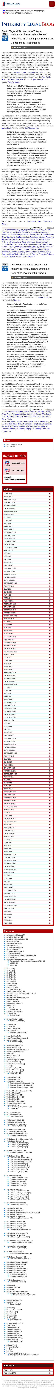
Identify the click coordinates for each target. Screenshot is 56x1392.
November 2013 (10, 801)
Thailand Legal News (17, 1032)
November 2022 (10, 505)
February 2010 (10, 890)
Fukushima (50, 237)
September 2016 (10, 717)
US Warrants (11, 1302)
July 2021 (7, 553)
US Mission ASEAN (17, 1281)
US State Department (14, 1280)
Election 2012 (11, 987)
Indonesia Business (14, 1003)
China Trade (6, 414)
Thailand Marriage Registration (18, 1091)
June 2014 (8, 783)
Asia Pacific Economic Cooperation (26, 232)
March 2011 (8, 851)
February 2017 (10, 702)
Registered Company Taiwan (39, 417)
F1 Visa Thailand (12, 989)
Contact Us (11, 446)
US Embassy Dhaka (17, 1135)
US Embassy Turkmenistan (16, 1268)
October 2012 (9, 819)
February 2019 (10, 637)
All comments (10, 1373)
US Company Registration (19, 1107)
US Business (11, 1105)
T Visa (9, 1066)
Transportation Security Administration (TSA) (26, 961)
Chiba (38, 235)
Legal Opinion (12, 1036)
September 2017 (10, 684)
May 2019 (7, 628)
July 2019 (7, 622)
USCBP (12, 963)
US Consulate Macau (17, 1164)
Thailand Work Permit (14, 1101)
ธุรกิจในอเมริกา (15, 1341)
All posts (8, 1370)
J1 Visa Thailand (12, 1009)
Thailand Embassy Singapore (20, 1087)
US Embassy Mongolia (15, 1226)
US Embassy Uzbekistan (15, 1270)
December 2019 (10, 610)
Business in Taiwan (28, 235)
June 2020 (8, 592)
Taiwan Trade (7, 419)
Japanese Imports (34, 244)
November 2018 (10, 646)
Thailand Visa (11, 1099)
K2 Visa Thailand (16, 1020)
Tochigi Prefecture (45, 247)
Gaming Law (11, 995)
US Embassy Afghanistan (16, 1124)
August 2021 (9, 550)
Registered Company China (17, 417)
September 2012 (10, 821)
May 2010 (7, 881)
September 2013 (10, 807)
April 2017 (8, 696)
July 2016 (7, 723)
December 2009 (10, 896)
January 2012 (9, 830)
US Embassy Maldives (14, 1222)
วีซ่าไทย (9, 1349)
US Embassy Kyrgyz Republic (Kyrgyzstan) (22, 1212)
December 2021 (10, 538)
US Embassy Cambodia (15, 1150)
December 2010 (10, 860)
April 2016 (8, 732)
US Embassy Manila (17, 1248)
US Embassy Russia (14, 1251)
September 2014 (10, 774)
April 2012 (8, 824)
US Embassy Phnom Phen (19, 1152)
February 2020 (10, 604)
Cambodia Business (16, 252)
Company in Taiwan (34, 414)
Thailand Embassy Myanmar (20, 1085)
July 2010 (7, 875)
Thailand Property (13, 1095)
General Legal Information (16, 997)
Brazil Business (12, 949)
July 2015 (7, 759)
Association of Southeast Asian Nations (26, 72)
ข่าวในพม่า (10, 1318)
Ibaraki (41, 239)
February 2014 (10, 792)
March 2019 (8, 634)
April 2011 (8, 848)
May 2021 (7, 559)
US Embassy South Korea (16, 1262)
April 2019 (8, 631)
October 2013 (9, 804)
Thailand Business (21, 254)
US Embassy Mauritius (15, 1224)
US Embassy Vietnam (14, 1272)
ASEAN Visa (11, 945)
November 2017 (10, 678)
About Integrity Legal (14, 444)
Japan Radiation (8, 244)
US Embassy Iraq (13, 1208)
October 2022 (9, 508)
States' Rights (15, 1116)
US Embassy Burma (14, 1141)
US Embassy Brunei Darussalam (18, 1139)
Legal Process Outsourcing (16, 1038)
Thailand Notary (12, 1093)
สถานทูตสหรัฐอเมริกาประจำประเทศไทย (23, 1355)
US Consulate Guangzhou (11, 424)
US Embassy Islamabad (18, 1237)
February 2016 (10, 738)
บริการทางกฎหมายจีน (14, 1337)
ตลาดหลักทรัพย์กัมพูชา (14, 1323)
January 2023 (9, 502)
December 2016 (10, 708)
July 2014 (7, 780)
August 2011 (9, 836)
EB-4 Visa (10, 979)
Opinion (9, 1058)
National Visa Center (14, 1051)
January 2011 (9, 857)
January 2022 (9, 535)
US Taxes (10, 1285)
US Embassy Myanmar (18, 1143)
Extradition (14, 1304)
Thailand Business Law (23, 247)
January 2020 (9, 607)
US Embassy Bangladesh (15, 1133)
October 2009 (9, 902)
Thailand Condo (12, 1077)
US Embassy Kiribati (17, 1177)
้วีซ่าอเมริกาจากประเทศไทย (15, 1353)
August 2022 (9, 514)
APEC (22, 80)
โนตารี (9, 1351)
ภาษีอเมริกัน (11, 1345)
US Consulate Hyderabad (19, 1193)
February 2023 (10, 499)
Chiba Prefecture (47, 235)
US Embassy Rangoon (18, 1145)
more (51, 227)
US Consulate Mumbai (18, 1197)
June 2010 (8, 878)
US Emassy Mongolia (14, 1122)
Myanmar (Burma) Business (16, 1049)
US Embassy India (13, 1189)
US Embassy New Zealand (16, 1233)
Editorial (10, 985)
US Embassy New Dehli (18, 1199)
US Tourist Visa (12, 1287)
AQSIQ (41, 230)
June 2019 (8, 625)
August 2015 (9, 756)
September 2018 (10, 651)
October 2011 (9, 833)
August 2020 (9, 586)
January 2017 (9, 705)
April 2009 (8, 920)
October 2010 (9, 866)
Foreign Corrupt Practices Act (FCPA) (20, 993)
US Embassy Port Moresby (19, 1242)
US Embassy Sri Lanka (15, 1264)
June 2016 (8, 726)
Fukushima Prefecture (10, 239)
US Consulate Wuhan (17, 1170)
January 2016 (9, 741)
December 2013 (10, 798)
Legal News (11, 1030)
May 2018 (7, 663)
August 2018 (9, 654)
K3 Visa (9, 1024)
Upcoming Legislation (14, 1103)
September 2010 (10, 869)
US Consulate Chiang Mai (22, 1295)
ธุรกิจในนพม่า (14, 1319)
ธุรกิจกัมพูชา (11, 1325)
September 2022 (10, 511)
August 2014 (9, 777)
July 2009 (7, 911)
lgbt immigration (12, 1040)
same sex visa (15, 1042)
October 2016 (9, 714)
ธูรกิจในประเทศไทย (13, 1335)
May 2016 (7, 729)
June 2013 (8, 816)
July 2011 (7, 839)
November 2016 (10, 711)
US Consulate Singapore (18, 1258)
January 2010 (9, 893)
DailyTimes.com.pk (32, 128)
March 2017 (8, 699)
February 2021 (10, 568)
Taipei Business (47, 244)
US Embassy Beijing (23, 429)
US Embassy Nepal (13, 1228)
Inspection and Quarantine (20, 242)
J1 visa (9, 1007)
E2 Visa (9, 971)
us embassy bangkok (14, 1131)
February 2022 (10, 532)
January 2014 (9, 795)
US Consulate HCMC (14, 1120)
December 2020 (10, 574)
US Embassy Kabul (17, 1126)
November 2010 (10, 863)
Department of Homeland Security (19, 959)
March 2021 (8, 565)
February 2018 (10, 672)
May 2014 (7, 786)
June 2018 (8, 660)
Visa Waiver (11, 1312)
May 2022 (7, 523)
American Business (16, 249)
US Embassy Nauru (17, 1179)
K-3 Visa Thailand (13, 1011)
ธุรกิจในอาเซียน (12, 1333)
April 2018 (8, 666)
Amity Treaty (14, 1073)
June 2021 (8, 556)
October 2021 (9, 544)
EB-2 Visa (10, 975)
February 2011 (10, 854)
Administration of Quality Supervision (19, 230)
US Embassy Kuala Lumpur (19, 1218)
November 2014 (10, 771)
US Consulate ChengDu (43, 421)
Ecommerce (11, 983)
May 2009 (7, 917)
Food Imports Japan (37, 237)
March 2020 (8, 601)
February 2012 (10, 827)
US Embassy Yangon (17, 1147)
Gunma (21, 239)
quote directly (38, 80)
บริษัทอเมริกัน (11, 1339)
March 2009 (8, 923)
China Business (7, 237)
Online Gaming (12, 1055)
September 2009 (10, 905)
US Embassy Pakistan (14, 1235)
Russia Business (12, 1062)
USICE (12, 965)
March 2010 (8, 887)
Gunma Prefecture (31, 239)
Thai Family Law (12, 1068)
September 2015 (10, 753)
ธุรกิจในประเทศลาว (13, 1331)
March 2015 (8, 765)
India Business (12, 1001)
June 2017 (8, 690)
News (11, 254)
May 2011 (7, 845)
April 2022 (8, 526)
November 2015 (10, 747)
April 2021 (8, 562)
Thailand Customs (13, 1079)
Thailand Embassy (13, 1081)
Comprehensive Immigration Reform (20, 955)
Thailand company (13, 1072)
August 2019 (9, 619)
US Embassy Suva (16, 1181)
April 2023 (8, 496)
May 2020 (7, 595)
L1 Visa (9, 1026)
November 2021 (10, 541)
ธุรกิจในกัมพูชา (11, 1327)
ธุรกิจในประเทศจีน (13, 1329)
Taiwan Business (8, 247)
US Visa (9, 1289)
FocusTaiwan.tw (14, 82)
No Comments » (29, 257)
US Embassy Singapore (15, 1257)
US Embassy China (36, 254)
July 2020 (7, 589)
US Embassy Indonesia (15, 1203)
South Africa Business (15, 1064)
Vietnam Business (13, 1310)
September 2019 (10, 616)
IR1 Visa (9, 1005)
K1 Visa (9, 1013)
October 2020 (9, 580)
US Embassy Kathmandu (19, 1229)
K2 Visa (12, 1015)
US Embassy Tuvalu (17, 1185)
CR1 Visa (10, 957)
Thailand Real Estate (14, 1097)
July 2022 (7, 517)
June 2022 (8, 520)
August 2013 (9, 810)
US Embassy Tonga (17, 1183)
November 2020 (10, 577)
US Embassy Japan (13, 1210)
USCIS (9, 1308)
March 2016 (8, 735)
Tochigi (35, 247)
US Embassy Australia (14, 1129)
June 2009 (8, 914)
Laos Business (12, 1028)
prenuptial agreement (14, 1060)
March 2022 (8, 529)
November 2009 (10, 899)
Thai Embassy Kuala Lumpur (20, 1083)
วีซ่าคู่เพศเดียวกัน (12, 1347)
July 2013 (7, 813)
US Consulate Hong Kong (31, 424)
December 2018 (10, 643)
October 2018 (9, 649)
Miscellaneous (12, 1047)
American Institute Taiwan (33, 249)
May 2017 (7, 693)
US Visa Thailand (13, 1300)
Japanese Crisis (21, 244)
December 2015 (10, 744)
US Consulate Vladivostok (19, 1253)
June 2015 (8, 762)
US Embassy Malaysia (14, 1216)
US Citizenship (12, 1112)
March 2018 (8, 669)
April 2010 (8, 884)
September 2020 (10, 583)
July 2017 (7, 687)
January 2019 (9, 640)
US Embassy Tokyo (14, 257)
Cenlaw (17, 300)
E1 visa (9, 969)
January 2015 (9, 768)
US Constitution (12, 1114)
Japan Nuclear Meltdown (40, 242)
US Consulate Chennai (18, 1191)
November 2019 (10, 613)
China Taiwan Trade (42, 412)
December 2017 (10, 675)
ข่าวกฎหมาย (11, 1316)
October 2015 (9, 750)
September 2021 (10, 547)
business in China (34, 222)
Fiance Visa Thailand (14, 991)
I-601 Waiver (11, 999)
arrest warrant (11, 941)
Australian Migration (14, 947)
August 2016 (9, 720)
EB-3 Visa (10, 977)
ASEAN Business (13, 943)
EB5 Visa (10, 981)
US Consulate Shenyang (35, 426)
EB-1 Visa (10, 973)
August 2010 (9, 872)
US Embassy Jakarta (17, 1204)
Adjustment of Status (14, 935)
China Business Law (21, 237)
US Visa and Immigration (15, 1291)
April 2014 (8, 789)
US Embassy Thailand (18, 1293)
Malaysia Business (13, 1045)
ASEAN (44, 72)
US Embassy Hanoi (17, 1276)
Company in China (19, 414)
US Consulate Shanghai (17, 426)
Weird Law (10, 1314)
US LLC (12, 1109)
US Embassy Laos (13, 1214)
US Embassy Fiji (12, 1175)
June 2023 (8, 493)
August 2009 (9, 908)
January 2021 (9, 571)
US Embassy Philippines (15, 1246)
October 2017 (9, 681)
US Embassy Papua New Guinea (18, 1241)
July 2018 (7, 657)
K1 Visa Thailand (12, 1019)
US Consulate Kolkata (18, 1195)
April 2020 (8, 598)
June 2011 (8, 842)
